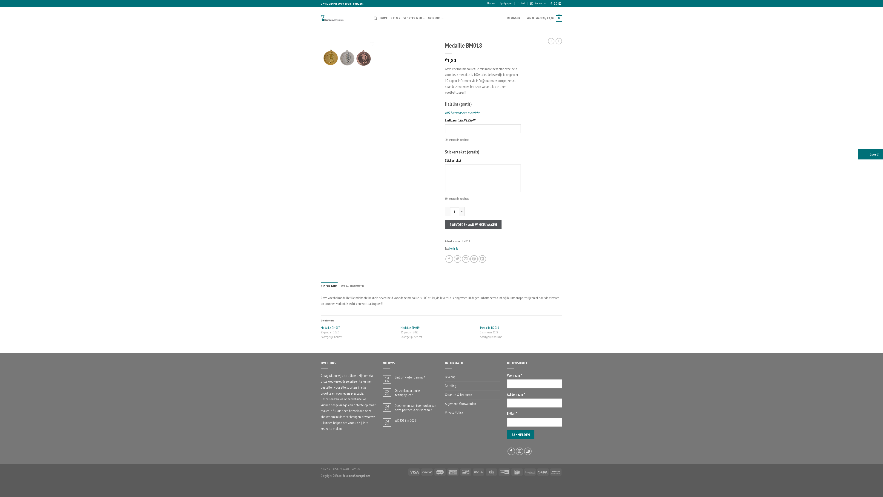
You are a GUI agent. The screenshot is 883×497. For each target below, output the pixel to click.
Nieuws (491, 3)
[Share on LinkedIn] (482, 259)
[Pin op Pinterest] (474, 259)
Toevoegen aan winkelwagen (473, 224)
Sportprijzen (506, 3)
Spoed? (874, 154)
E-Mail (512, 413)
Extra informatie (352, 286)
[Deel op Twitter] (457, 259)
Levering (450, 377)
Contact (521, 3)
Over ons (434, 18)
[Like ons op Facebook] (551, 3)
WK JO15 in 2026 (405, 420)
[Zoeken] (375, 18)
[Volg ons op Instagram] (555, 3)
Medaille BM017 (330, 328)
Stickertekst (453, 160)
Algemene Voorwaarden (460, 403)
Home (383, 18)
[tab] (329, 286)
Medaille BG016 (489, 328)
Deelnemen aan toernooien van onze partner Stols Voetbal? (415, 407)
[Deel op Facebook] (449, 259)
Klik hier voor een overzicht (462, 112)
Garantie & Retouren (458, 394)
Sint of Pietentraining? (410, 377)
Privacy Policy (454, 412)
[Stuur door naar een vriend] (466, 259)
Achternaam (516, 394)
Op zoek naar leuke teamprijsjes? (407, 392)
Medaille (453, 249)
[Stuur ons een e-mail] (560, 3)
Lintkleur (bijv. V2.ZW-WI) (461, 120)
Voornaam (514, 375)
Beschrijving (329, 286)
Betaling (450, 385)
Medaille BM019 (410, 328)
